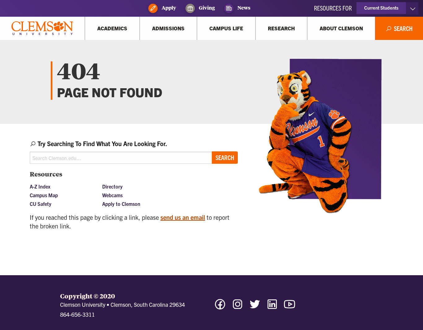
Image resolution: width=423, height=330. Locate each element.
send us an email (182, 217)
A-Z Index (40, 186)
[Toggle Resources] (412, 8)
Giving (206, 7)
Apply (168, 7)
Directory (112, 186)
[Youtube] (289, 306)
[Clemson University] (42, 28)
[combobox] (134, 151)
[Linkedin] (272, 306)
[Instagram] (237, 306)
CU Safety (40, 204)
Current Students (381, 8)
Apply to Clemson (121, 204)
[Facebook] (220, 306)
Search (225, 157)
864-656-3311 (77, 314)
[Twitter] (255, 306)
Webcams (112, 195)
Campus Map (44, 195)
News (244, 7)
